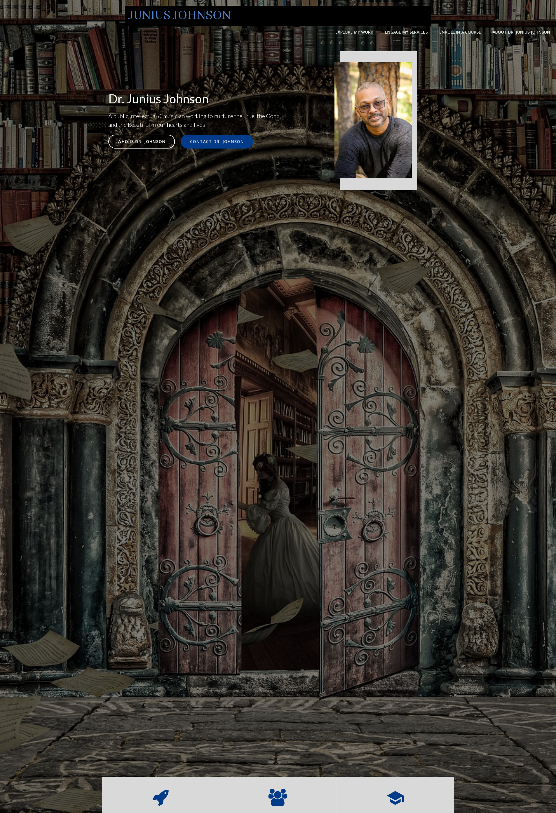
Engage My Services (406, 32)
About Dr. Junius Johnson (521, 32)
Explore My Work (354, 32)
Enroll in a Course (460, 32)
